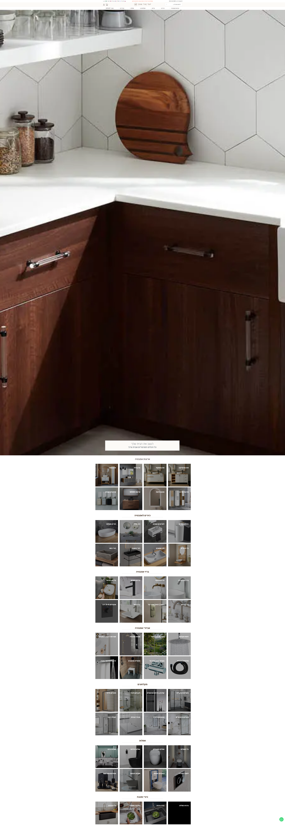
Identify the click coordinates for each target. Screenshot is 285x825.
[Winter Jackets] (179, 475)
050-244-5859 (172, 1)
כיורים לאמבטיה (142, 515)
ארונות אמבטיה (142, 459)
